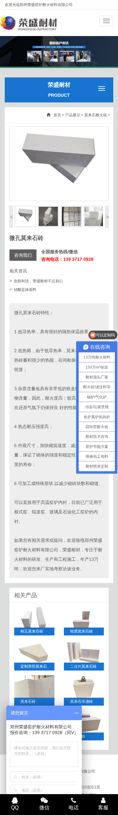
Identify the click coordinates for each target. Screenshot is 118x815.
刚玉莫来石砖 (31, 631)
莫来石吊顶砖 (81, 701)
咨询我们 (23, 255)
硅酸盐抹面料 (25, 289)
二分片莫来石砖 (83, 666)
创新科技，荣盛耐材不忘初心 (38, 281)
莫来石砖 (28, 701)
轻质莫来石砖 (81, 631)
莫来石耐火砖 (95, 115)
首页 (57, 115)
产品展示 (72, 115)
